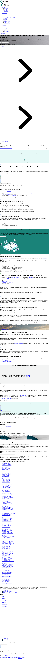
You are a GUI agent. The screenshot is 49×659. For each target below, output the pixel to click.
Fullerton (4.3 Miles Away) (6, 498)
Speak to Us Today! (5, 439)
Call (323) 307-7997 (5, 329)
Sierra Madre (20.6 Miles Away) (7, 567)
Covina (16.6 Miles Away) (6, 485)
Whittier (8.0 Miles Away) (6, 580)
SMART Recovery (5, 360)
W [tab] (23, 461)
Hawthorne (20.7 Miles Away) (7, 505)
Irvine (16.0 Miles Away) (6, 511)
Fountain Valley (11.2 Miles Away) (7, 497)
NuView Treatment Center (23, 395)
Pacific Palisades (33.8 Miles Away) (7, 541)
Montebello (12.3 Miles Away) (7, 532)
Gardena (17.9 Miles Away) (6, 500)
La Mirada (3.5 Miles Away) (6, 515)
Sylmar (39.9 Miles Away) (6, 570)
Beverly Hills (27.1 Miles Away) (7, 473)
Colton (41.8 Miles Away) (6, 482)
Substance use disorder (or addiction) (6, 258)
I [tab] (10, 461)
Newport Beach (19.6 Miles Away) (7, 534)
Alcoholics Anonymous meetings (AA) (8, 359)
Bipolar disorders (4, 281)
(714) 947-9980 (28, 376)
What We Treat (4, 602)
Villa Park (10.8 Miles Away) (6, 576)
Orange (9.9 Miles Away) (6, 539)
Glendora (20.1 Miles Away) (6, 502)
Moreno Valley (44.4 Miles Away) (7, 533)
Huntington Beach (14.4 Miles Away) (8, 508)
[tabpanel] (24, 466)
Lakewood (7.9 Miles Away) (6, 520)
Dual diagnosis (31, 277)
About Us (3, 598)
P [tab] (16, 461)
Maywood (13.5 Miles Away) (6, 528)
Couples (3, 194)
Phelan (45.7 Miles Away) (6, 545)
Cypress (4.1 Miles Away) (6, 487)
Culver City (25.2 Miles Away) (7, 486)
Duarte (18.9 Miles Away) (6, 491)
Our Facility (4, 600)
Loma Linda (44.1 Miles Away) (7, 521)
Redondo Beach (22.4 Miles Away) (7, 553)
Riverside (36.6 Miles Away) (6, 555)
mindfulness (31, 193)
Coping (3, 192)
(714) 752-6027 (28, 375)
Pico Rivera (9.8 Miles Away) (6, 546)
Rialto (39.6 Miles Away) (6, 554)
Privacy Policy (5, 655)
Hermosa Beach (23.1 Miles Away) (7, 506)
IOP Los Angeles (4, 606)
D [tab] (4, 461)
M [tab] (12, 461)
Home (3, 596)
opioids (43, 258)
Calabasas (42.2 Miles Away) (6, 477)
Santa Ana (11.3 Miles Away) (6, 562)
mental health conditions (15, 277)
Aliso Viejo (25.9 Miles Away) (7, 465)
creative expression (21, 193)
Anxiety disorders (5, 279)
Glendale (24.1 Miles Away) (6, 501)
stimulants (45, 258)
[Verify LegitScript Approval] (4, 645)
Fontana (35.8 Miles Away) (6, 496)
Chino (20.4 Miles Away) (6, 480)
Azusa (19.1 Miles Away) (6, 469)
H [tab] (9, 461)
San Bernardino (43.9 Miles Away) (7, 557)
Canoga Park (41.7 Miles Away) (7, 478)
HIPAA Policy (20, 658)
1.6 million (34, 168)
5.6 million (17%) (3, 168)
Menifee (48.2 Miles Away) (6, 529)
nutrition (14, 193)
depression (12, 280)
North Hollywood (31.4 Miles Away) (8, 536)
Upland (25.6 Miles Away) (6, 574)
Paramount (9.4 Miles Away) (6, 544)
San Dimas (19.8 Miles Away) (6, 559)
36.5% (8, 278)
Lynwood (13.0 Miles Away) (6, 525)
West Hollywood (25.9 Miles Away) (7, 578)
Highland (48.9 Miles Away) (6, 507)
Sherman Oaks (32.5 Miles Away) (7, 566)
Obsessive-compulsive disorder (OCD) (8, 284)
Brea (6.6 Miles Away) (5, 475)
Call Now (10, 42)
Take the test (4, 236)
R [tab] (17, 461)
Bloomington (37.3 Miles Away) (7, 474)
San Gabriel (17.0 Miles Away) (7, 560)
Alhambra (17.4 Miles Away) (6, 464)
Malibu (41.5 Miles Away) (6, 527)
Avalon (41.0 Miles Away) (6, 468)
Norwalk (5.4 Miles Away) (6, 537)
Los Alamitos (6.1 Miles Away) (7, 523)
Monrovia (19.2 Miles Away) (6, 531)
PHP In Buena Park (5, 141)
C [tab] (3, 461)
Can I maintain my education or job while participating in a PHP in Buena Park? (12, 449)
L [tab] (11, 461)
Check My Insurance (4, 644)
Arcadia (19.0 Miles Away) (6, 466)
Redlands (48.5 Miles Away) (6, 552)
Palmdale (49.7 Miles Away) (6, 542)
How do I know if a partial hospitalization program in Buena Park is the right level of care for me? (14, 444)
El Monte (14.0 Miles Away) (6, 493)
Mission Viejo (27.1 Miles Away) (7, 530)
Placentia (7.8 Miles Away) (6, 547)
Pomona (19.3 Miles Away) (6, 548)
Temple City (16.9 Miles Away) (7, 572)
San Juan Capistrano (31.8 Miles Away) (8, 561)
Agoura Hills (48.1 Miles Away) (7, 463)
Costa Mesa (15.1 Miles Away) (7, 484)
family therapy (8, 194)
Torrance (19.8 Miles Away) (6, 573)
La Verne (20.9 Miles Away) (6, 516)
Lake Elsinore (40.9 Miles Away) (7, 518)
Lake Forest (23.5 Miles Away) (7, 519)
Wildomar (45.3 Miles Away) (6, 581)
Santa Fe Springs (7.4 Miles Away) (7, 564)
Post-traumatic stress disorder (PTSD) (8, 282)
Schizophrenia (4, 285)
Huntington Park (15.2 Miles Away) (7, 509)
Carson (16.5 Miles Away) (6, 479)
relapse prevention (13, 195)
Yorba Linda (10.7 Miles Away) (7, 583)
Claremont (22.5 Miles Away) (6, 481)
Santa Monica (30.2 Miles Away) (7, 565)
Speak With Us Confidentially (6, 398)
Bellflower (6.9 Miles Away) (6, 472)
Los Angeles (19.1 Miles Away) (7, 524)
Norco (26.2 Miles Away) (6, 535)
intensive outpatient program (18, 343)
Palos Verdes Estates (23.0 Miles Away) (8, 543)
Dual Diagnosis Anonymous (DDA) (7, 361)
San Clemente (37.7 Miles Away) (7, 558)
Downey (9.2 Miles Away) (6, 490)
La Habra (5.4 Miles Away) (6, 514)
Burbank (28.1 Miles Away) (6, 476)
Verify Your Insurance (15, 398)
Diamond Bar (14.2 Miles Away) (7, 489)
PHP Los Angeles (4, 604)
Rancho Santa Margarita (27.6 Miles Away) (8, 551)
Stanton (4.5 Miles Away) (6, 569)
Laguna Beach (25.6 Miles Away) (7, 517)
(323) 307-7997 (3, 33)
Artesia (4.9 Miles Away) (6, 467)
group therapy (9, 191)
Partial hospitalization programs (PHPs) (6, 148)
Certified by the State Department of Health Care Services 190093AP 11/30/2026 (12, 657)
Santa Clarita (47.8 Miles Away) (7, 563)
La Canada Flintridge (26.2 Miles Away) (8, 513)
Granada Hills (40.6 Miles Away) (7, 503)
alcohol (37, 258)
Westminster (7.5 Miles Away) (6, 579)
